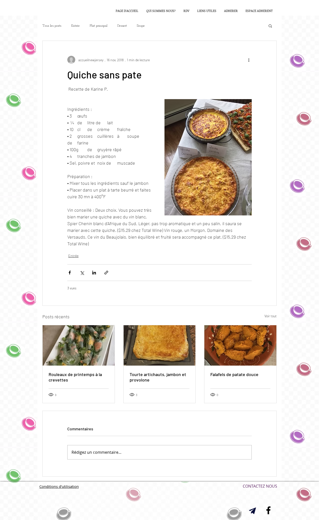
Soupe (141, 26)
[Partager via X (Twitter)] (82, 272)
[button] (270, 26)
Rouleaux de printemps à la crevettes (75, 377)
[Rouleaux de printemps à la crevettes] (79, 345)
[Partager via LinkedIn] (94, 272)
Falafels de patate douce (234, 374)
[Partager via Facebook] (69, 272)
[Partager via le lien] (106, 272)
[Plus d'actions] (249, 60)
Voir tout (270, 316)
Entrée (75, 26)
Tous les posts (51, 26)
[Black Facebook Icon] (268, 510)
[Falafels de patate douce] (240, 345)
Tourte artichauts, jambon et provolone (158, 377)
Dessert (122, 26)
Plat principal (98, 26)
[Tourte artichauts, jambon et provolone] (160, 345)
